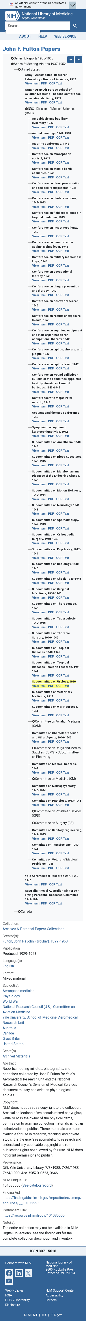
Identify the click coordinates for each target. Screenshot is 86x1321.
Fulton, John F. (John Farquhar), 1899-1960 (35, 941)
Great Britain (12, 1038)
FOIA (8, 1295)
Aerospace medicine (18, 991)
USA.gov (56, 1315)
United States (13, 1044)
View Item (32, 83)
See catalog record (37, 1185)
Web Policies (14, 1290)
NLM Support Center (60, 1290)
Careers (51, 1300)
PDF (44, 83)
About (25, 36)
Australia (9, 1028)
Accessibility (54, 1295)
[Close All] (78, 59)
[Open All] (70, 59)
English (8, 966)
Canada (8, 1033)
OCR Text (55, 83)
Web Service (65, 36)
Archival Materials (16, 1056)
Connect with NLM (18, 1263)
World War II (12, 1001)
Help (42, 36)
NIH (35, 1315)
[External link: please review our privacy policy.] (9, 1273)
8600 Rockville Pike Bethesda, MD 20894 (60, 1271)
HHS (44, 1315)
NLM (27, 1315)
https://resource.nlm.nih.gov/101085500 (34, 1215)
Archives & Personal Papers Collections (33, 929)
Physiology (11, 996)
